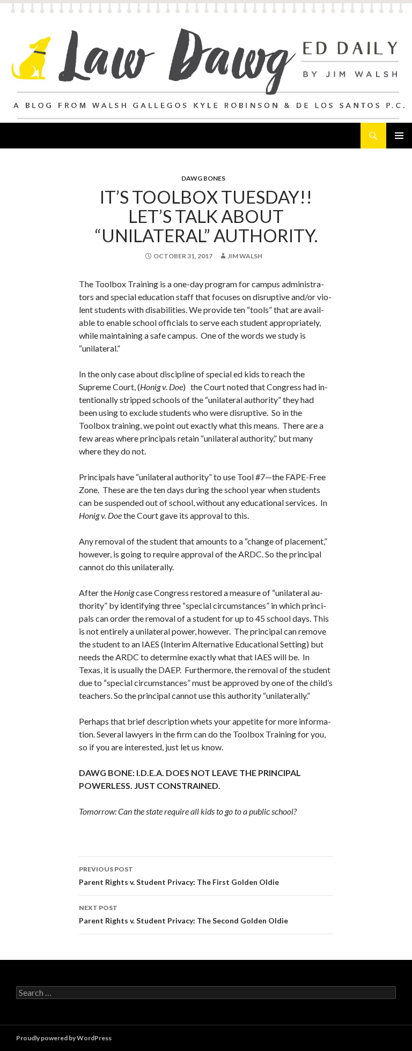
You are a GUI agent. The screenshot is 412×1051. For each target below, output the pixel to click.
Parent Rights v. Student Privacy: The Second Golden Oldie (183, 914)
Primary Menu (399, 135)
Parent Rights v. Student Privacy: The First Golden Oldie (179, 875)
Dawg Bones (203, 178)
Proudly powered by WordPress (64, 1038)
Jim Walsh (244, 256)
